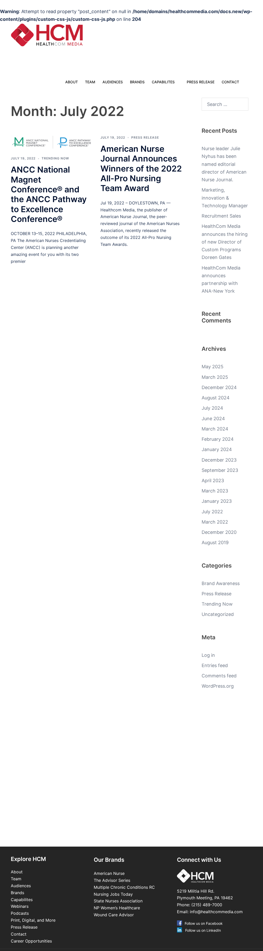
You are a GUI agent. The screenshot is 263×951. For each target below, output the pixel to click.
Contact (230, 82)
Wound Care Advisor (114, 914)
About (71, 82)
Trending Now (55, 158)
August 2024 (216, 397)
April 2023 (213, 480)
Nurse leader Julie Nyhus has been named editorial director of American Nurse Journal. (224, 164)
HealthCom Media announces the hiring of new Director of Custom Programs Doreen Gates (225, 241)
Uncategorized (218, 614)
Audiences (112, 82)
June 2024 (213, 418)
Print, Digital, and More (33, 920)
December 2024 (219, 387)
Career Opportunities (31, 941)
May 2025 (212, 366)
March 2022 (215, 522)
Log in (208, 655)
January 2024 (217, 449)
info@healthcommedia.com (216, 911)
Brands (137, 82)
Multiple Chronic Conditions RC (124, 887)
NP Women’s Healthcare (117, 907)
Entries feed (215, 665)
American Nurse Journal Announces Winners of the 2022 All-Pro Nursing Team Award (141, 168)
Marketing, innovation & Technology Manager (225, 197)
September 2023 (220, 470)
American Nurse (109, 873)
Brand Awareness (221, 583)
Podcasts (20, 913)
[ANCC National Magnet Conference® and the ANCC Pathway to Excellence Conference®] (52, 142)
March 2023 (215, 491)
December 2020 (219, 532)
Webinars (20, 906)
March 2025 (215, 377)
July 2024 (212, 408)
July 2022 (212, 511)
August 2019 (215, 542)
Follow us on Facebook (204, 923)
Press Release (200, 82)
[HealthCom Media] (57, 35)
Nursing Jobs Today (113, 894)
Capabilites (163, 82)
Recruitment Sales (221, 216)
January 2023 (217, 501)
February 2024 (218, 439)
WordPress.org (218, 686)
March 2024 (215, 429)
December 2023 (219, 460)
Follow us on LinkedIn (203, 930)
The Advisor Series (112, 880)
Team (90, 82)
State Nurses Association (118, 900)
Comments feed (219, 675)
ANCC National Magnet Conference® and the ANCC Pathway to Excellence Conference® (49, 194)
